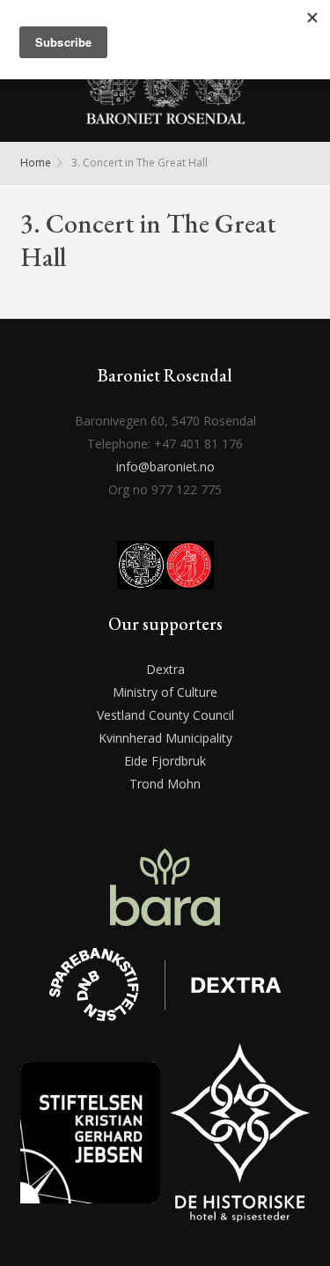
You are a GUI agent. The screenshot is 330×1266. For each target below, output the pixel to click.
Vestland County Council (165, 715)
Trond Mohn (165, 783)
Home (35, 162)
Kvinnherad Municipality (165, 737)
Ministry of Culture (165, 692)
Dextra (165, 669)
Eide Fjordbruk (165, 760)
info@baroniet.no (165, 466)
